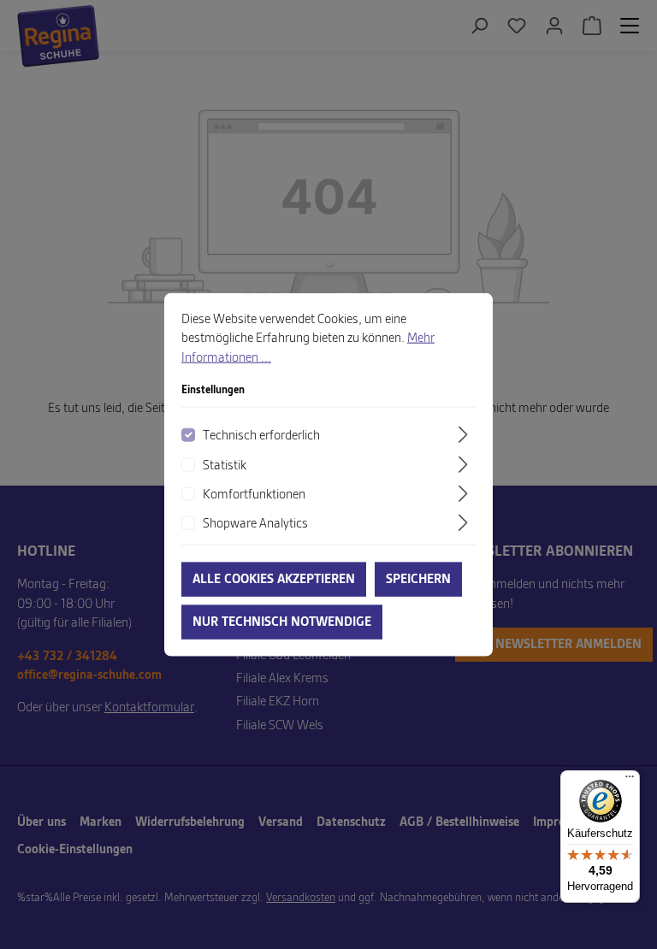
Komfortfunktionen (254, 495)
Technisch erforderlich (261, 436)
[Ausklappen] (465, 434)
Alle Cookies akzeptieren (273, 579)
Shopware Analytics (255, 524)
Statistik (224, 465)
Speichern (418, 579)
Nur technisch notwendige (281, 621)
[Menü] (629, 780)
